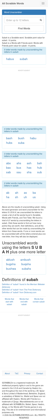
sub (39, 172)
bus (19, 167)
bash (9, 138)
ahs (19, 163)
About (7, 373)
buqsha (26, 264)
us (34, 197)
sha (29, 172)
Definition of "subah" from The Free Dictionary (21, 289)
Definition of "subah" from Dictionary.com (19, 292)
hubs (9, 143)
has (29, 167)
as (25, 192)
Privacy (27, 373)
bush (21, 138)
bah (39, 163)
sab (8, 172)
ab (7, 192)
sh (16, 197)
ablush (10, 259)
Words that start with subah (9, 302)
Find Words (24, 28)
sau (19, 172)
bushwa (11, 268)
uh (25, 197)
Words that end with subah (24, 302)
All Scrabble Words (13, 3)
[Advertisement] (24, 98)
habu (33, 138)
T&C (17, 373)
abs (8, 163)
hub (39, 167)
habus (10, 59)
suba (21, 143)
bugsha (11, 264)
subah (24, 59)
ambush (25, 259)
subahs (26, 268)
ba (34, 192)
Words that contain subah (39, 300)
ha (7, 197)
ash (29, 163)
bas (8, 167)
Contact (39, 373)
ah (16, 192)
